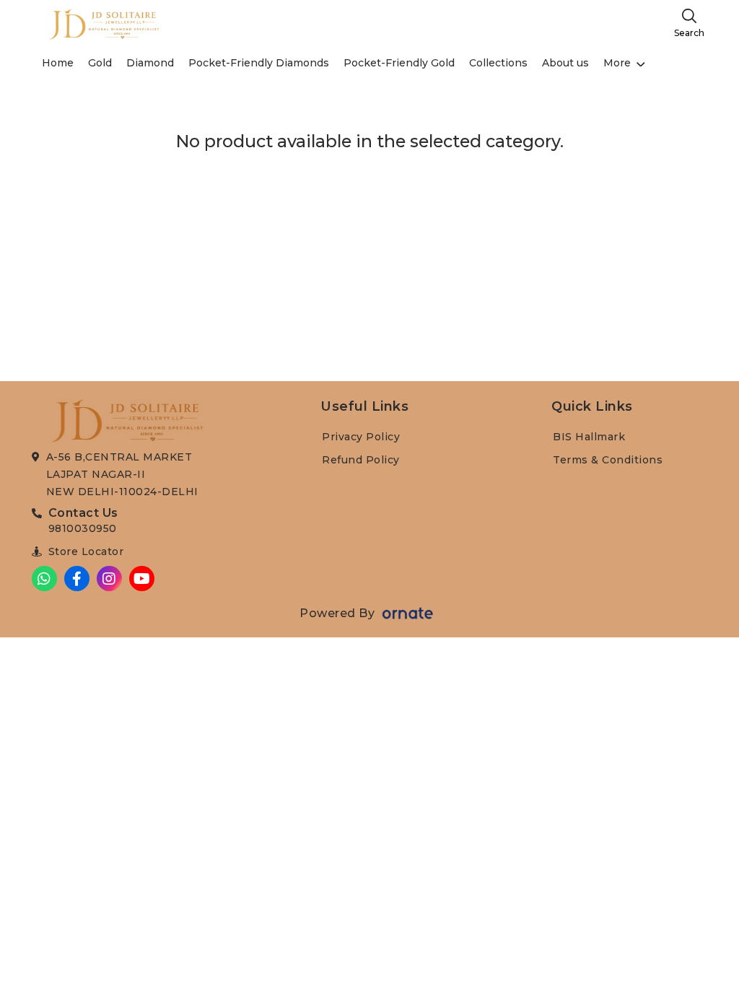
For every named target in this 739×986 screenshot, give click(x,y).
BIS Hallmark (589, 436)
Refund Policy (361, 459)
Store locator (86, 551)
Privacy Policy (361, 436)
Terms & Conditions (608, 459)
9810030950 (82, 528)
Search (689, 32)
